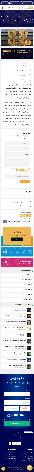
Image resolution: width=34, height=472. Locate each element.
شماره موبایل (27, 398)
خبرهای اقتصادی (28, 285)
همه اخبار (29, 275)
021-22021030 (16, 437)
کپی (5, 222)
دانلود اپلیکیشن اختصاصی (27, 454)
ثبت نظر (25, 181)
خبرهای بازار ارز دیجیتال (26, 280)
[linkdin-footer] (10, 443)
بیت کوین (23, 85)
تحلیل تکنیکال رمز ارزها (11, 458)
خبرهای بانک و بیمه (27, 295)
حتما (17, 239)
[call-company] (11, 7)
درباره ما (14, 460)
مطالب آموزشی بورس (12, 452)
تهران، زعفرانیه (16, 435)
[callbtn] (3, 469)
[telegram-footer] (19, 443)
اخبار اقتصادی (22, 16)
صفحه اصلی (30, 16)
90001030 (19, 415)
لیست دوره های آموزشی (11, 454)
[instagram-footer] (13, 443)
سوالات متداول (30, 452)
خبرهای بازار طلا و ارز (27, 290)
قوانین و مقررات (30, 458)
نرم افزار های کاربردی (29, 456)
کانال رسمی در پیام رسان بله (27, 460)
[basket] (8, 7)
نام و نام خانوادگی (26, 390)
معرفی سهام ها (12, 456)
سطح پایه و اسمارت (27, 300)
